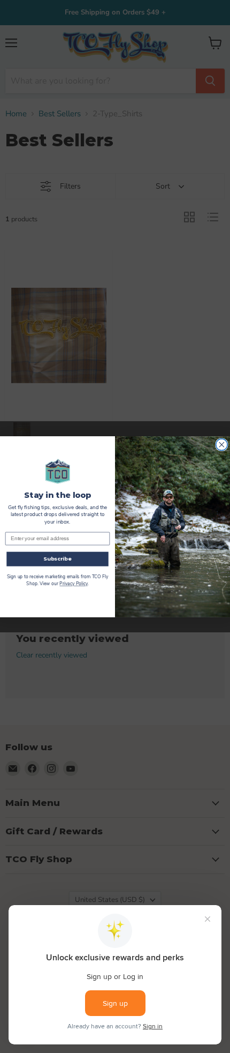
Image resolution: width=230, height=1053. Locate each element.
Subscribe (57, 559)
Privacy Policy (73, 583)
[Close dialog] (222, 444)
